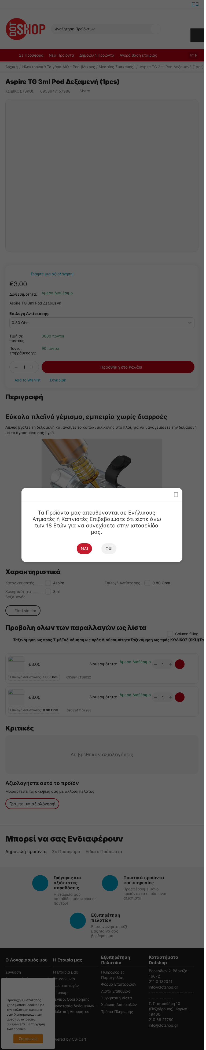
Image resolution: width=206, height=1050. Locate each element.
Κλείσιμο (175, 494)
